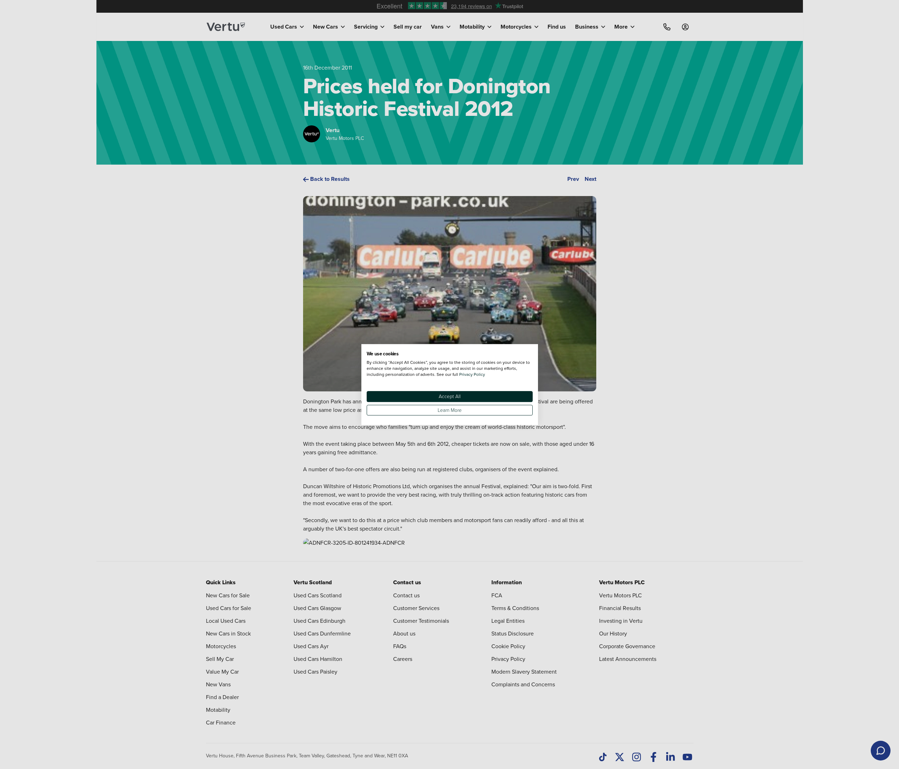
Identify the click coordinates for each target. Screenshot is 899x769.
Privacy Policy (472, 374)
